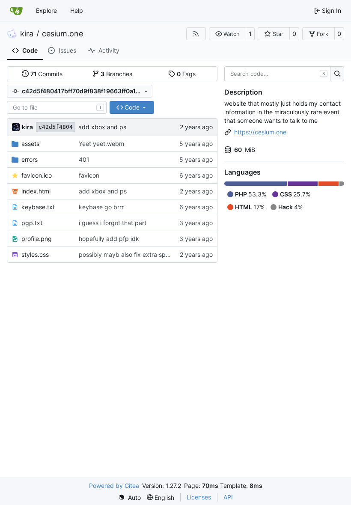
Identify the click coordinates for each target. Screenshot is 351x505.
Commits (46, 73)
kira (26, 34)
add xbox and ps (102, 127)
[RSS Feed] (196, 33)
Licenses (199, 497)
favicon (89, 175)
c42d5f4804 (56, 127)
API (228, 497)
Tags (186, 73)
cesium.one (62, 34)
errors (29, 159)
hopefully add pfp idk (109, 238)
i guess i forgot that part (112, 222)
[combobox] (57, 107)
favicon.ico (36, 175)
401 (84, 159)
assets (30, 143)
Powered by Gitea (114, 485)
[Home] (16, 10)
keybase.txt (38, 207)
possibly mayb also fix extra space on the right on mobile (158, 254)
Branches (116, 73)
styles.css (35, 254)
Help (76, 10)
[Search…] (337, 74)
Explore (46, 10)
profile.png (36, 238)
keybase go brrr (101, 207)
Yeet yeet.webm (101, 143)
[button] (227, 33)
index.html (36, 191)
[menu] (129, 497)
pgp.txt (31, 222)
